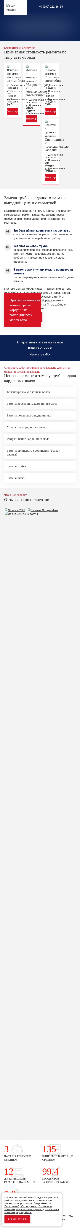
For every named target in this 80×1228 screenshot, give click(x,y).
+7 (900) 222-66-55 (51, 6)
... (54, 527)
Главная (28, 40)
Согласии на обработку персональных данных (28, 1208)
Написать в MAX (40, 354)
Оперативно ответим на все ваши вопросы (40, 345)
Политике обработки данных (20, 1206)
